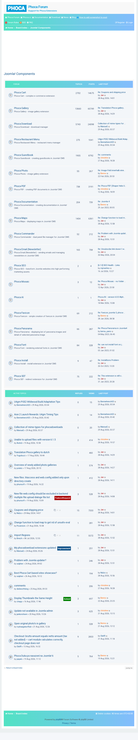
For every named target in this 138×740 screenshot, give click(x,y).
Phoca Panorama (23, 328)
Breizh (19, 538)
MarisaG (104, 126)
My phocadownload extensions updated (35, 547)
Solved (67, 599)
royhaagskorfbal (24, 627)
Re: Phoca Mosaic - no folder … (112, 281)
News (66, 17)
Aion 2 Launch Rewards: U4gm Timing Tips (36, 414)
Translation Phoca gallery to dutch (31, 452)
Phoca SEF (19, 376)
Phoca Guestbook (23, 155)
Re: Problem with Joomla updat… (112, 233)
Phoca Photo (21, 170)
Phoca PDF (20, 186)
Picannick (21, 526)
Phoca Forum (14, 17)
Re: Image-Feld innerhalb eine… (111, 170)
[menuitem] (30, 22)
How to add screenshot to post (93, 17)
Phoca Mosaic (21, 281)
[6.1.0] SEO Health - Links (109, 265)
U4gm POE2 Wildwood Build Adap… (113, 139)
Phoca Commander (24, 233)
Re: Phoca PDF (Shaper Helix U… (112, 186)
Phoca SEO (20, 265)
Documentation (41, 17)
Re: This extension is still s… (110, 376)
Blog (74, 17)
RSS (24, 22)
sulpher (20, 563)
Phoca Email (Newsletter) (27, 249)
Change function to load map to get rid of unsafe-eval (42, 522)
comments (20, 585)
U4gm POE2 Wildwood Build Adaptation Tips (37, 401)
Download (55, 17)
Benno (103, 173)
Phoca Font (20, 344)
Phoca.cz (27, 17)
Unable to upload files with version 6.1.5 (35, 439)
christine (104, 158)
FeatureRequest (62, 498)
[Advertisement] (69, 51)
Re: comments (104, 155)
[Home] (16, 8)
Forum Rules (13, 22)
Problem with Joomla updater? (30, 560)
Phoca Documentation (26, 201)
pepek (19, 659)
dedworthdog (22, 589)
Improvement (64, 548)
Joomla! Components (19, 74)
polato (19, 468)
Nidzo (19, 513)
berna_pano (106, 331)
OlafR (19, 646)
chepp (19, 601)
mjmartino (105, 268)
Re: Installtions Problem (108, 360)
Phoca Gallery (21, 108)
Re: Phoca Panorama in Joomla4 (112, 328)
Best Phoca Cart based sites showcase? (35, 573)
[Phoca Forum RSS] (21, 22)
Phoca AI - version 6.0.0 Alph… (111, 297)
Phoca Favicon (22, 312)
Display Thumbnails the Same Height (33, 598)
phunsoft (21, 484)
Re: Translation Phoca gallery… (111, 108)
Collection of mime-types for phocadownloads (38, 427)
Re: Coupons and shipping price (112, 92)
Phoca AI (19, 297)
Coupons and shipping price (28, 510)
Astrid (19, 443)
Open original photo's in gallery (30, 623)
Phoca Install (21, 360)
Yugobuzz (21, 455)
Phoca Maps (20, 218)
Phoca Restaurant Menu (27, 139)
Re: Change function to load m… (112, 218)
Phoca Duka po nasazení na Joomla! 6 (33, 655)
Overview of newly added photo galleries (35, 465)
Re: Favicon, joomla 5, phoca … (111, 312)
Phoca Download (23, 123)
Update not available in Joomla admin (33, 610)
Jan (102, 95)
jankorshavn (22, 614)
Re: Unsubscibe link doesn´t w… (111, 249)
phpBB (58, 719)
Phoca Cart (20, 92)
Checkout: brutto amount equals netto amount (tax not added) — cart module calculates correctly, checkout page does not (40, 640)
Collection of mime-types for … (111, 123)
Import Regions (22, 535)
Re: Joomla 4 (104, 201)
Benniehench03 (107, 142)
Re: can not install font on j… (110, 344)
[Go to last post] (115, 401)
